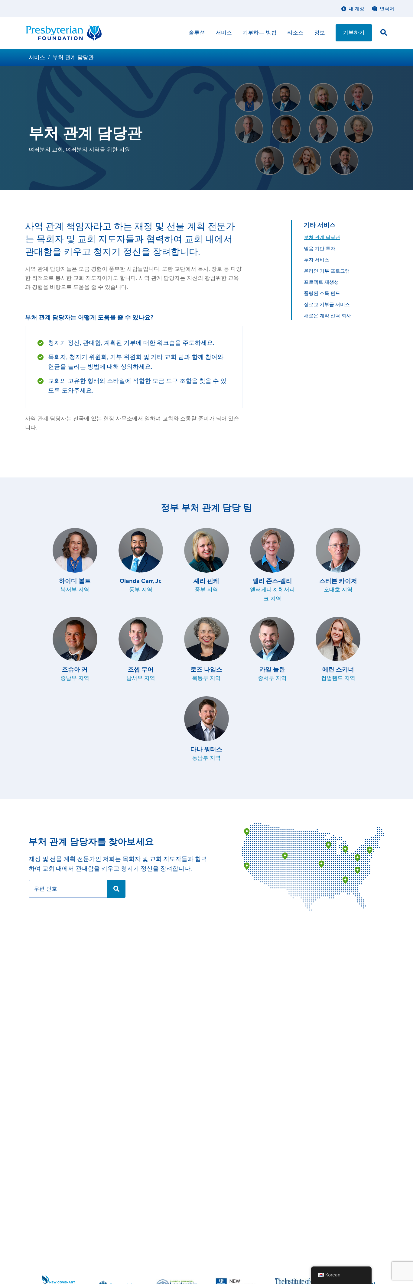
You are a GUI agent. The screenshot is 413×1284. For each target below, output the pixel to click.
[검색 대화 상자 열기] (383, 33)
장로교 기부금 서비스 (327, 305)
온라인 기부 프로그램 (327, 271)
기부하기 (354, 32)
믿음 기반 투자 (319, 249)
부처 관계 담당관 (322, 237)
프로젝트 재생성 (321, 282)
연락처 (387, 9)
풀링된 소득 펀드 (322, 293)
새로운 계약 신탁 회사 (327, 316)
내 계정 (356, 9)
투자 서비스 (316, 260)
